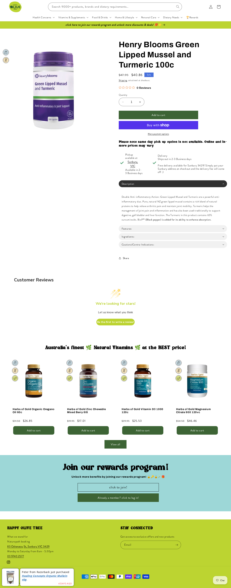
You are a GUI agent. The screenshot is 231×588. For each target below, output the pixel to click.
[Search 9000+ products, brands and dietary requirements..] (178, 7)
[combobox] (115, 7)
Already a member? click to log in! (118, 498)
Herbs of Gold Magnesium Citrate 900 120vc (193, 411)
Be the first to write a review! (115, 322)
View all (115, 444)
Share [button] (126, 258)
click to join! (118, 487)
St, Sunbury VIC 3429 (37, 546)
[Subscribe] (177, 545)
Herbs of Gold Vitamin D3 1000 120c (142, 411)
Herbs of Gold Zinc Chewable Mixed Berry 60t (86, 411)
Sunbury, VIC (133, 164)
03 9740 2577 (15, 556)
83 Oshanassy (15, 546)
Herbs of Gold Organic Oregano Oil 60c (34, 411)
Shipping (123, 80)
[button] (43, 17)
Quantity (123, 95)
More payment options (158, 133)
